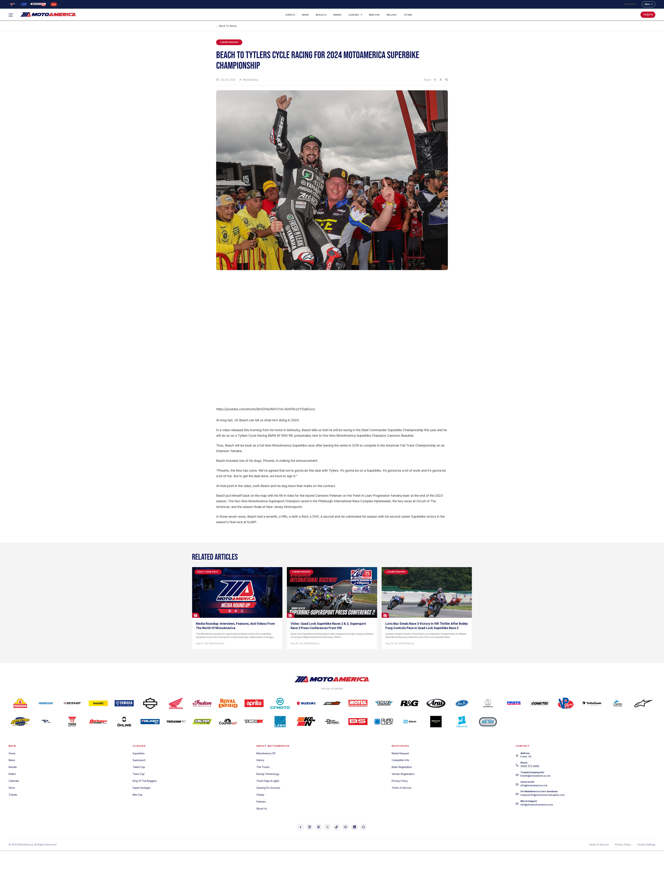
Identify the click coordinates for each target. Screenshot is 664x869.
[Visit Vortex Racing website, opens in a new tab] (254, 721)
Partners (261, 801)
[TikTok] (336, 826)
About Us (261, 808)
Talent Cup (139, 767)
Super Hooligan (141, 787)
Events (290, 14)
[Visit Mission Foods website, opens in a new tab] (20, 703)
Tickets (13, 794)
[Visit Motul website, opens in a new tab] (357, 703)
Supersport (139, 760)
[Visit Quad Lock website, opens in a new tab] (383, 721)
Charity (260, 794)
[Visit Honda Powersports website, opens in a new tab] (176, 703)
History (260, 760)
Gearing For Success (268, 787)
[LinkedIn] (354, 826)
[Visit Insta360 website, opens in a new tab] (98, 703)
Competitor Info (400, 760)
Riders (337, 14)
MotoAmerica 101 (265, 753)
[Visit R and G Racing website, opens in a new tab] (410, 703)
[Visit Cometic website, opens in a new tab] (539, 703)
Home (12, 753)
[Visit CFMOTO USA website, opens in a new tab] (279, 703)
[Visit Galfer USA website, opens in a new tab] (202, 721)
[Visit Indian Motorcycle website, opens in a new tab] (202, 703)
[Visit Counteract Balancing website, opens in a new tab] (228, 721)
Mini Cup (374, 14)
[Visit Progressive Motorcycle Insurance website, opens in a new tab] (46, 703)
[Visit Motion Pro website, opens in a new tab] (461, 703)
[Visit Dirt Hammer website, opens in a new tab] (332, 721)
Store (408, 14)
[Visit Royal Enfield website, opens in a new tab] (228, 703)
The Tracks (263, 767)
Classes (353, 14)
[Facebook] (300, 826)
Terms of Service (401, 787)
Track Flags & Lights (267, 780)
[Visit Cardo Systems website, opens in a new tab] (617, 703)
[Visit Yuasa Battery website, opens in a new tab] (72, 721)
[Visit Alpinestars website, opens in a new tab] (643, 703)
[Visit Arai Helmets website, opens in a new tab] (435, 703)
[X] (327, 826)
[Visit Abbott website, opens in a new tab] (410, 721)
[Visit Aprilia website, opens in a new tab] (254, 703)
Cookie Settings (646, 844)
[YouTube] (345, 826)
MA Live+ (392, 14)
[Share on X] (440, 79)
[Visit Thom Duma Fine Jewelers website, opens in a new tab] (176, 721)
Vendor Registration (403, 773)
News (305, 14)
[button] (626, 13)
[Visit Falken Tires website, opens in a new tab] (150, 721)
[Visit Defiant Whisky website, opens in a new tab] (435, 721)
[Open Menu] (12, 15)
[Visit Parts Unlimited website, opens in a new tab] (513, 703)
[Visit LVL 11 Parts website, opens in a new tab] (461, 721)
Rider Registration (402, 767)
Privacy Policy (400, 780)
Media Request (400, 753)
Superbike (139, 753)
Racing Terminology (267, 773)
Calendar (14, 780)
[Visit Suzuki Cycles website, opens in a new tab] (306, 703)
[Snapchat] (363, 826)
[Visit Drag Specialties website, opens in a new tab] (383, 703)
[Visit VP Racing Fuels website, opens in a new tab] (565, 703)
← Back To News (226, 25)
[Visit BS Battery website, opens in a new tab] (357, 721)
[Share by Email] (446, 79)
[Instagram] (309, 826)
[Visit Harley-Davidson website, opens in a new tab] (150, 703)
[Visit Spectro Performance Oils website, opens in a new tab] (20, 721)
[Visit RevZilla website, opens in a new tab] (332, 703)
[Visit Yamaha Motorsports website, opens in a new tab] (124, 703)
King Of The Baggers (145, 780)
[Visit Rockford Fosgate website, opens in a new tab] (591, 703)
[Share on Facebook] (435, 79)
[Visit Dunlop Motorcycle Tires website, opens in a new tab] (72, 703)
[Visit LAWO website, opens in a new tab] (279, 721)
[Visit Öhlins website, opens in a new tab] (124, 721)
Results (321, 14)
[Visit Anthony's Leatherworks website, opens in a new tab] (98, 721)
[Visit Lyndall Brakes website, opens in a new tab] (46, 721)
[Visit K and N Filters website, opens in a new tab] (306, 721)
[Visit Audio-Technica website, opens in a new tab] (487, 703)
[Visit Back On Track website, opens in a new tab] (487, 721)
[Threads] (318, 826)
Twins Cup (139, 773)
